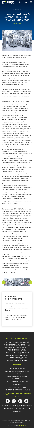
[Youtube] (26, 401)
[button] (4, 282)
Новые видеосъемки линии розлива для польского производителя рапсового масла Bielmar (16, 307)
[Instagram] (14, 401)
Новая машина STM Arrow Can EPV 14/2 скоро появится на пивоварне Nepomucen (16, 317)
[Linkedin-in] (20, 401)
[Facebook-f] (8, 401)
